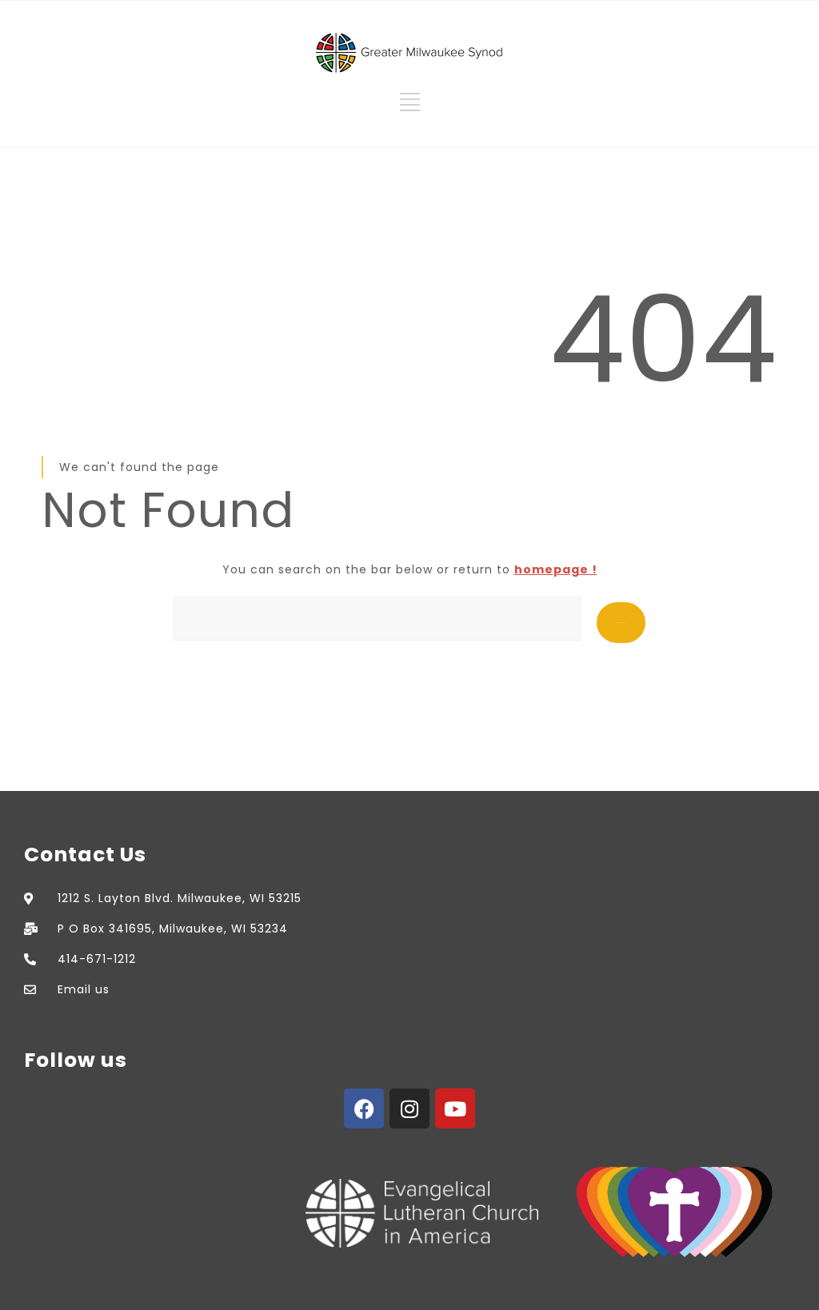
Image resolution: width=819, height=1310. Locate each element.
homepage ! (555, 569)
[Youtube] (455, 1108)
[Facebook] (364, 1108)
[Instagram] (409, 1108)
